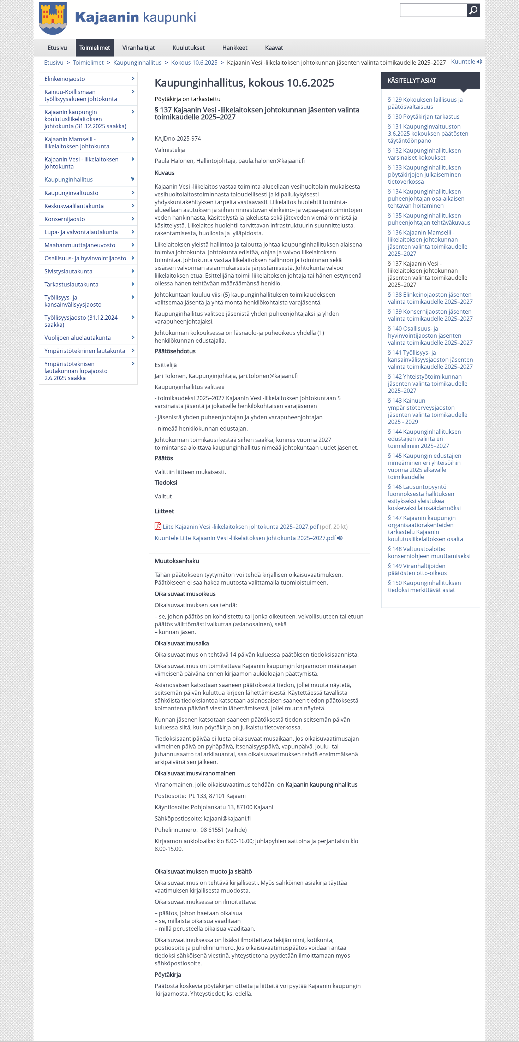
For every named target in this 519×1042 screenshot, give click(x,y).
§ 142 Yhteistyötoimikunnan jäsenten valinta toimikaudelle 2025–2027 (427, 383)
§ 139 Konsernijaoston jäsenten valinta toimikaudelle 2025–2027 (430, 315)
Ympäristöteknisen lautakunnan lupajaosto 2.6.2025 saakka (76, 371)
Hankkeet (234, 48)
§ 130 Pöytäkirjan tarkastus (424, 116)
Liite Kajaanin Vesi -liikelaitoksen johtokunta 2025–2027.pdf (254, 527)
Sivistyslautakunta (68, 271)
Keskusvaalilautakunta (74, 206)
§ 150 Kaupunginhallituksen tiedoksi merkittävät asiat (424, 586)
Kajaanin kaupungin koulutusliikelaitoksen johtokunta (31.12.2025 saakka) (85, 119)
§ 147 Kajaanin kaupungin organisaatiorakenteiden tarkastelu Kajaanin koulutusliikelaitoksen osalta (425, 528)
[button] (473, 10)
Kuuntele (464, 61)
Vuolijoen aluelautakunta (77, 338)
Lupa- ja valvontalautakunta (81, 232)
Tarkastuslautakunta (71, 284)
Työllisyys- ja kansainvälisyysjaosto (73, 301)
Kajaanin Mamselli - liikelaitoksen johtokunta (76, 142)
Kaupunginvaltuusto (71, 193)
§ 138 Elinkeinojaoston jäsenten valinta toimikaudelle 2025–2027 (430, 298)
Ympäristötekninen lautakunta (84, 351)
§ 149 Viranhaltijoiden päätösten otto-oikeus (417, 569)
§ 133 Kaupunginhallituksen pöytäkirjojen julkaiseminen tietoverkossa (424, 174)
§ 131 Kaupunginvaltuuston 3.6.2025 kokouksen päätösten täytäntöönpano (428, 133)
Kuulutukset (189, 48)
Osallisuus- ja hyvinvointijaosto (85, 258)
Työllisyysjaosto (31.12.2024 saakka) (81, 321)
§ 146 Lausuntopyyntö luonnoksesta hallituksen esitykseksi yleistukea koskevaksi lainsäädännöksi (424, 497)
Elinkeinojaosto (64, 79)
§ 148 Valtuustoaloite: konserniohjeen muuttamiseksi (429, 552)
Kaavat (274, 48)
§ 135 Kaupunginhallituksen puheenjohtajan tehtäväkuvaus (429, 219)
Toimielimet (94, 48)
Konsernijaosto (64, 219)
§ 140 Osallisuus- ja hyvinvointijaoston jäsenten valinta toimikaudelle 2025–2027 (430, 335)
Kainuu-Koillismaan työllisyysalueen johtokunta (80, 95)
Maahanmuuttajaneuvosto (79, 245)
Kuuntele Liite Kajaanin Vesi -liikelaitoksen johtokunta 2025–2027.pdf (246, 538)
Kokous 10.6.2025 (194, 62)
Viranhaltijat (139, 48)
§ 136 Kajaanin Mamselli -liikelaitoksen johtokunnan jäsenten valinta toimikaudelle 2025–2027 (427, 243)
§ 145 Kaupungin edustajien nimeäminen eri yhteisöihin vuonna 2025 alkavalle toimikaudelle (424, 466)
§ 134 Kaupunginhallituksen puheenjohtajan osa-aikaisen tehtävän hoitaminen (426, 198)
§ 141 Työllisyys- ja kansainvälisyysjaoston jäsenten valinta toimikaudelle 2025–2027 (430, 359)
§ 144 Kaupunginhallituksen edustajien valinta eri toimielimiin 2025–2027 (424, 438)
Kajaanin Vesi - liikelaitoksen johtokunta (81, 162)
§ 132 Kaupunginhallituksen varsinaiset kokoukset (424, 154)
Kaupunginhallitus (137, 62)
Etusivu (57, 48)
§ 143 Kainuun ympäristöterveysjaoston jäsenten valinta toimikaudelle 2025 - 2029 (427, 411)
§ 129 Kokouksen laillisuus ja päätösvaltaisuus (425, 103)
